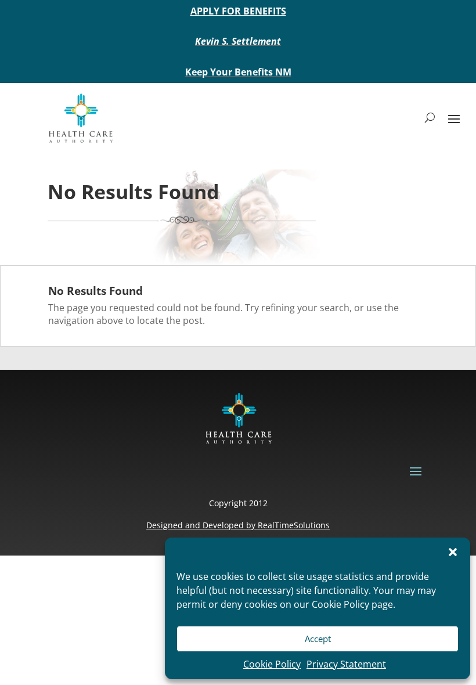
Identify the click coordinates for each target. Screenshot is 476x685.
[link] (80, 117)
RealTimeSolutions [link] (294, 525)
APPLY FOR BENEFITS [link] (238, 11)
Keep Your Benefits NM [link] (238, 72)
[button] (453, 552)
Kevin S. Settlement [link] (238, 41)
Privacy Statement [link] (346, 664)
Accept (318, 638)
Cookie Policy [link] (272, 664)
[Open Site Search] (430, 118)
